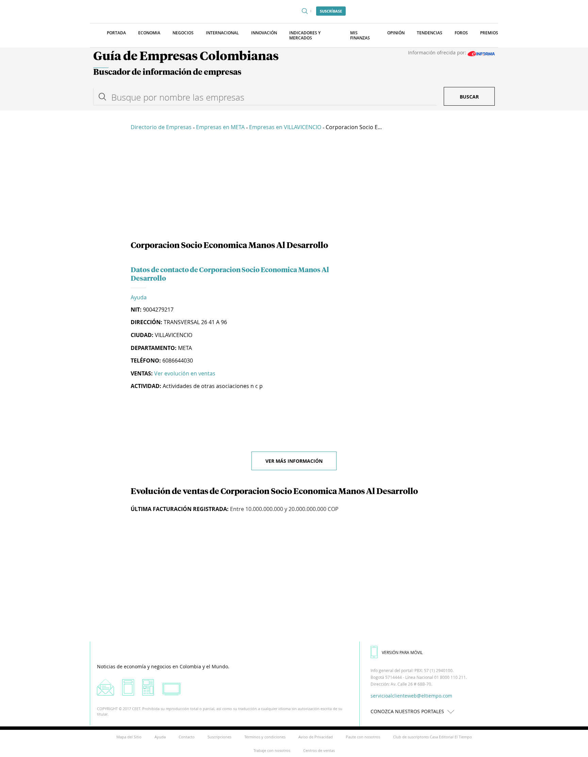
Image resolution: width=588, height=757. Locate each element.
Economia (149, 33)
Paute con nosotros (363, 736)
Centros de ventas (319, 750)
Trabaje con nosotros (272, 750)
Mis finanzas (360, 35)
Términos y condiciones (264, 736)
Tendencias (429, 33)
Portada (116, 33)
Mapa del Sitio (129, 736)
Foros (461, 33)
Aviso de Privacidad (315, 736)
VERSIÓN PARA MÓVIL (402, 652)
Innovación (264, 33)
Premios (489, 33)
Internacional (222, 33)
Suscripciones (219, 736)
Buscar (469, 96)
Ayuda (139, 297)
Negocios (183, 33)
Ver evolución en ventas (184, 373)
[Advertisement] (294, 186)
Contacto (187, 736)
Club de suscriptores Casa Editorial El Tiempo (432, 736)
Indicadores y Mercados (305, 35)
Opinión (396, 33)
